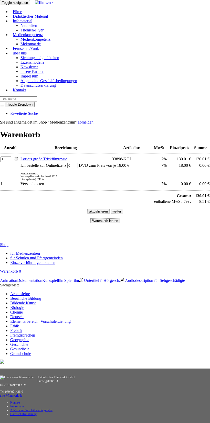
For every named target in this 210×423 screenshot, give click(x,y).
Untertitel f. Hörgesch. (101, 280)
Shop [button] (4, 244)
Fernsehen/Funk (26, 48)
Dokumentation (29, 280)
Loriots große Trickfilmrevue (43, 159)
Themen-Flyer (32, 30)
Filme (17, 11)
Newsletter (29, 67)
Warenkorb (10, 271)
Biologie (17, 307)
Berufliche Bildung (25, 298)
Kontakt (19, 90)
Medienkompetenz (28, 34)
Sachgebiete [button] (9, 285)
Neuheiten (28, 25)
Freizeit (16, 330)
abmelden (85, 122)
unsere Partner (32, 71)
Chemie (16, 312)
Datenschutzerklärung (38, 85)
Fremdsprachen (22, 335)
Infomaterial (22, 21)
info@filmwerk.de (11, 395)
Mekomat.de (30, 44)
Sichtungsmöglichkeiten (39, 57)
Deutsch (17, 317)
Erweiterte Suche (24, 113)
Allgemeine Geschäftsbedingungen (48, 81)
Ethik (14, 326)
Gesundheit (19, 349)
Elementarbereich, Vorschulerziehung (40, 321)
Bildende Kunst (23, 303)
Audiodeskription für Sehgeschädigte (154, 280)
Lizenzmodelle (32, 62)
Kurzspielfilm (53, 280)
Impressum (29, 76)
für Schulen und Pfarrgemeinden (36, 258)
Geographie (19, 340)
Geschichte (19, 344)
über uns (20, 53)
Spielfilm (71, 280)
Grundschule (20, 353)
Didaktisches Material (30, 16)
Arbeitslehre (20, 294)
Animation (8, 280)
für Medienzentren (25, 253)
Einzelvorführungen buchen (32, 262)
